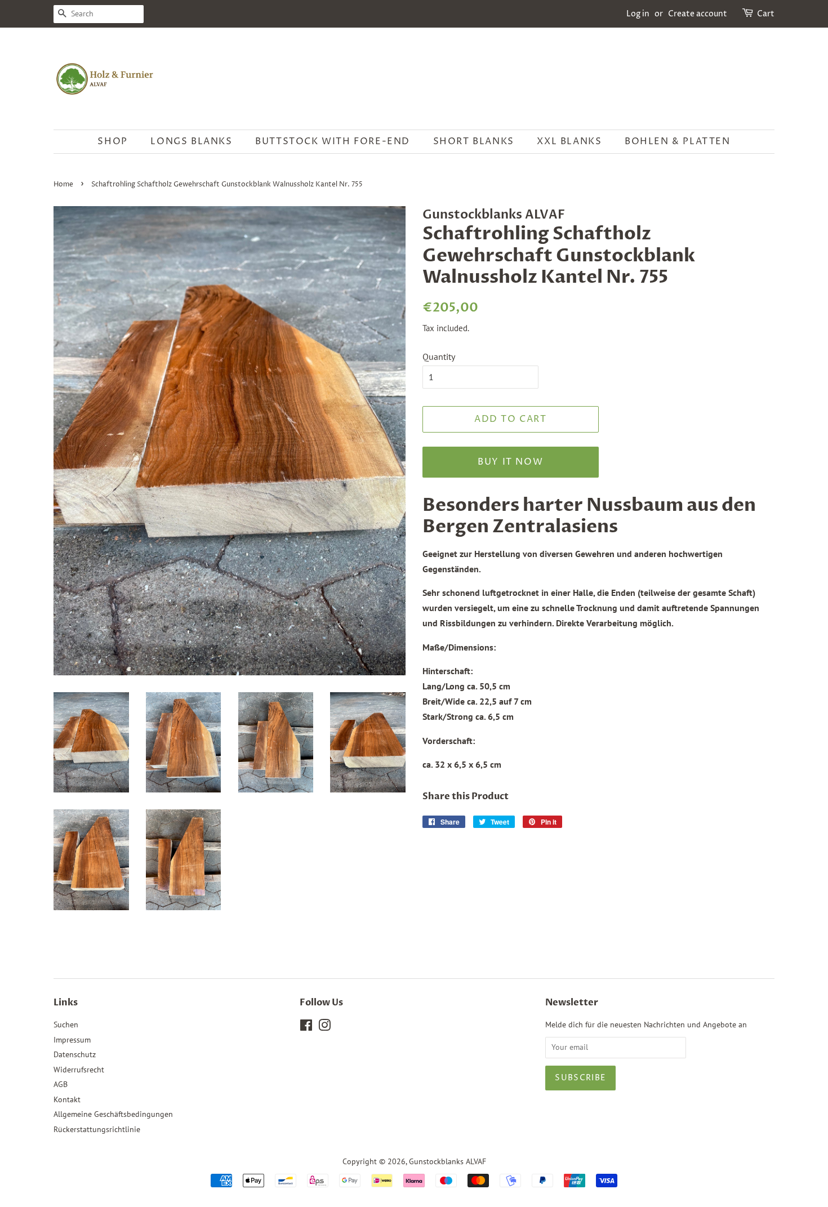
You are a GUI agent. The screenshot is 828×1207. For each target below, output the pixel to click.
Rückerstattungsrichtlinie (97, 1129)
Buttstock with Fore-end (332, 141)
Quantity (438, 356)
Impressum (72, 1040)
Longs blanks (191, 141)
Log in (637, 13)
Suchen (66, 1024)
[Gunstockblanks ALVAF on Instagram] (324, 1027)
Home (63, 184)
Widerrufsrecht (79, 1070)
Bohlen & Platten (678, 141)
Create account (697, 13)
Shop (112, 141)
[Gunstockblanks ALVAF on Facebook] (306, 1027)
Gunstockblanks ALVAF (447, 1161)
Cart (765, 13)
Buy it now (510, 462)
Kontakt (67, 1099)
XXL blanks (569, 141)
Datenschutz (75, 1054)
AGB (61, 1084)
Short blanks (473, 141)
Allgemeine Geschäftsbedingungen (113, 1114)
